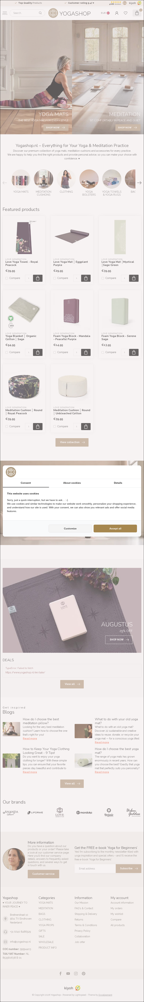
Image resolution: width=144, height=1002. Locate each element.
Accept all (115, 528)
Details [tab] (118, 482)
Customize (70, 528)
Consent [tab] (26, 482)
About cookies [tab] (72, 482)
